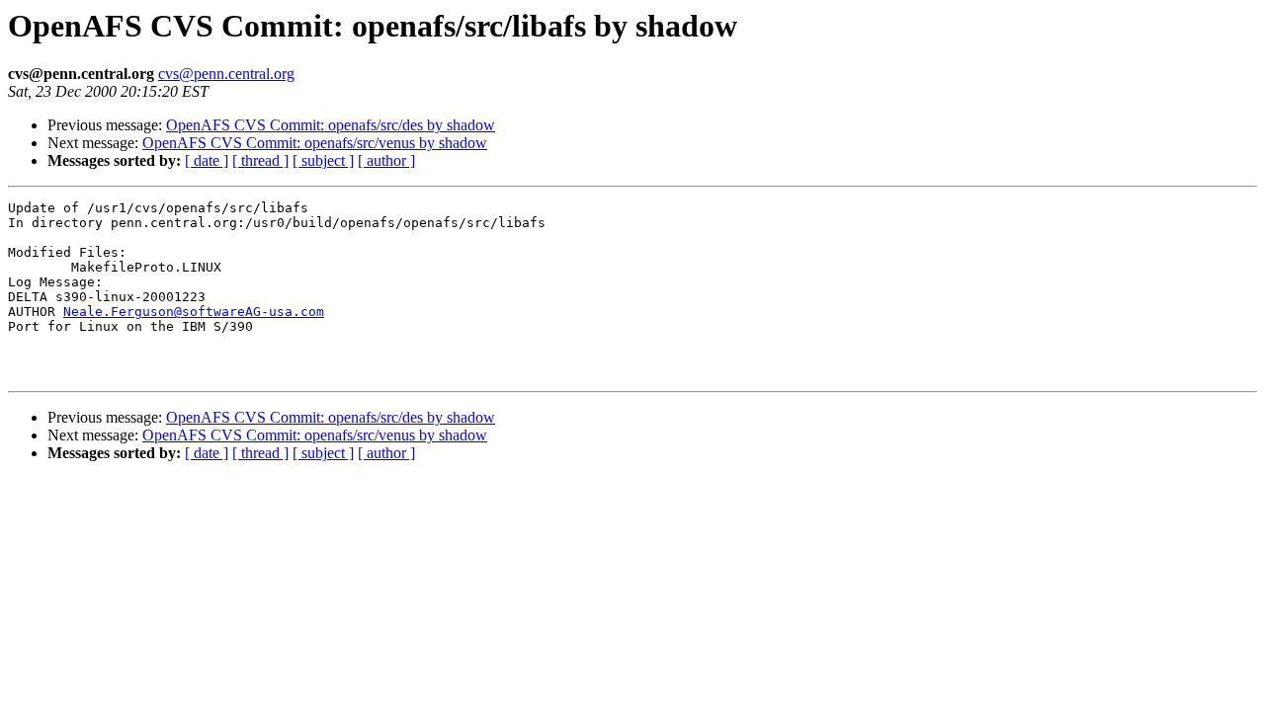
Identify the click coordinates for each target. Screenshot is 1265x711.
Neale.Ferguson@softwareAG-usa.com (193, 311)
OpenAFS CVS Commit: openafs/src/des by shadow (330, 125)
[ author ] (386, 160)
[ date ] (206, 160)
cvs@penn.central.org (226, 73)
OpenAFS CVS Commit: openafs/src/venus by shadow (314, 142)
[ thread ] (260, 160)
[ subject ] (323, 160)
